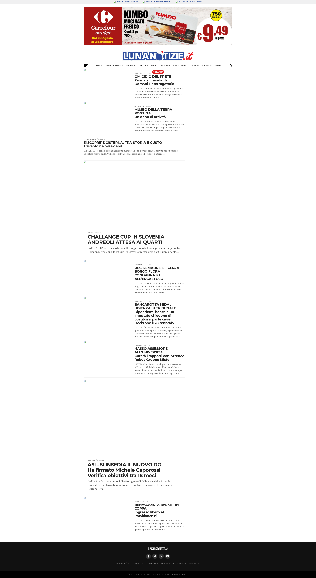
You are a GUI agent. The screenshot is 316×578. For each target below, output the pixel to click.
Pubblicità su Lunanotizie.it (131, 563)
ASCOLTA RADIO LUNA (127, 2)
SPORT (154, 65)
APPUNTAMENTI (180, 65)
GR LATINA (158, 72)
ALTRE (195, 65)
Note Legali (179, 563)
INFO (217, 65)
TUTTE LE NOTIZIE (114, 65)
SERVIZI (165, 65)
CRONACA (130, 65)
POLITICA (143, 65)
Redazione (194, 563)
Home (99, 65)
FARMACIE (207, 65)
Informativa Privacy (159, 563)
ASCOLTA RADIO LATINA (191, 2)
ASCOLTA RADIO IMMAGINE (158, 2)
